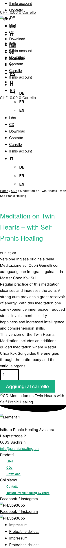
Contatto (16, 63)
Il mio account (20, 3)
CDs (14, 191)
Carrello (15, 70)
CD (11, 32)
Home (4, 191)
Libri (12, 25)
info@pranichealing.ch (19, 448)
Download (17, 38)
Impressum (18, 524)
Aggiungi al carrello (27, 386)
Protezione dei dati (24, 531)
